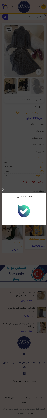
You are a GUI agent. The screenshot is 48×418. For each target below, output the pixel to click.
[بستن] (3, 189)
